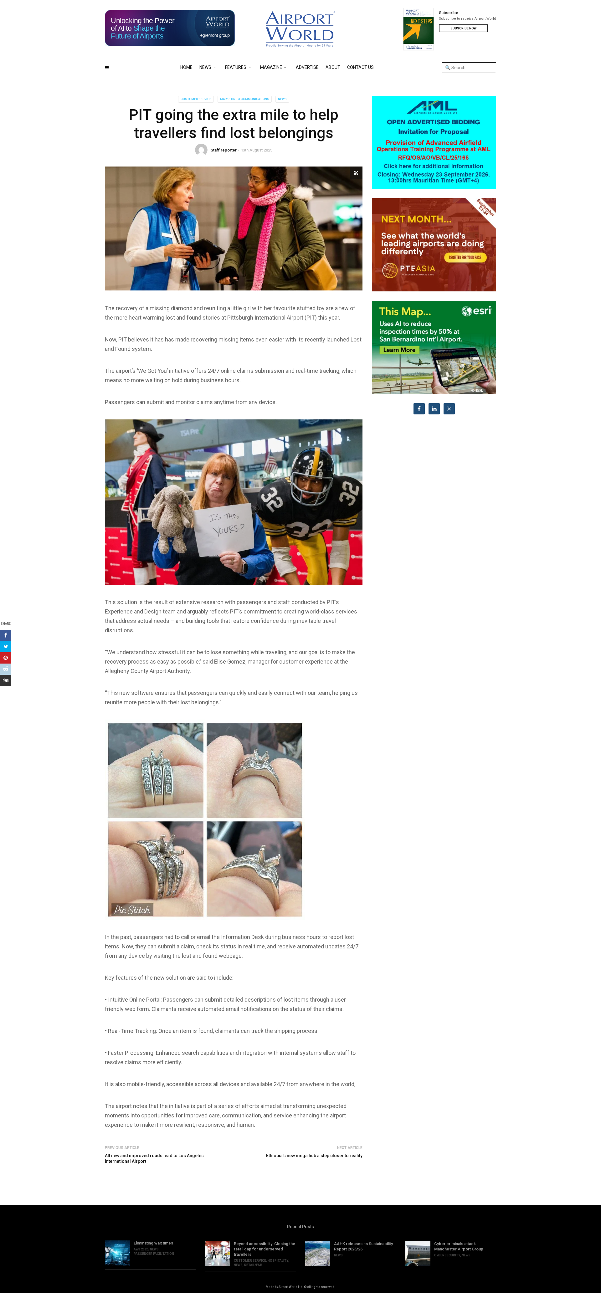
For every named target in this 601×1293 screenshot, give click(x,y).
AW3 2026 (141, 1249)
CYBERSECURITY (447, 1255)
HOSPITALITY (278, 1260)
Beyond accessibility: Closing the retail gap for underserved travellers (264, 1249)
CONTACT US (360, 67)
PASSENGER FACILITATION (154, 1253)
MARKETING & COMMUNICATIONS (244, 99)
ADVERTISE (307, 67)
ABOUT (333, 67)
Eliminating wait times (153, 1243)
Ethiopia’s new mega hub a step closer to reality (314, 1155)
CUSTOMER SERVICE (196, 99)
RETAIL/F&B (253, 1265)
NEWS (205, 67)
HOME (186, 67)
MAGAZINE (271, 67)
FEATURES (235, 67)
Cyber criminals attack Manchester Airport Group (458, 1246)
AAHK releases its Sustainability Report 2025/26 (363, 1246)
